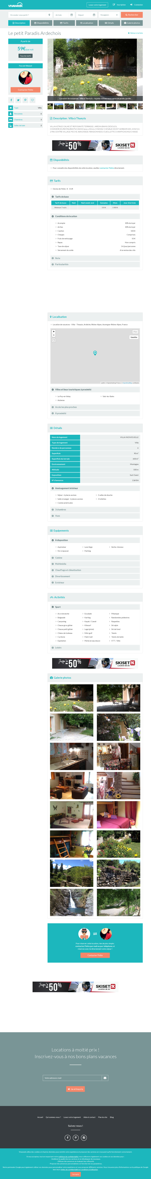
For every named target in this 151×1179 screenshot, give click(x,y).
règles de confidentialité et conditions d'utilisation (79, 1170)
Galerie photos (133, 23)
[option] (100, 106)
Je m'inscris (76, 1089)
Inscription (121, 5)
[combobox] (109, 15)
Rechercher (132, 15)
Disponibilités (42, 23)
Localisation (87, 23)
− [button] (54, 335)
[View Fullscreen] (53, 340)
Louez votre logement (97, 5)
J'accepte (75, 1174)
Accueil (40, 1117)
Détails (110, 23)
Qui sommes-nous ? (53, 1117)
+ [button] (54, 331)
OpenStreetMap (127, 383)
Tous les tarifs (25, 56)
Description (19, 23)
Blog (112, 1117)
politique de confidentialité (68, 1157)
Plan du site (102, 1117)
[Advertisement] (95, 291)
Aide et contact (89, 1117)
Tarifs (65, 23)
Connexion (138, 5)
